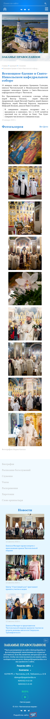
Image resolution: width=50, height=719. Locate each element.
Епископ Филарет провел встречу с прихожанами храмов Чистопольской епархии (22, 548)
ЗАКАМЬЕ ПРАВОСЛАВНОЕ (21, 57)
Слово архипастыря (12, 500)
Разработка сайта (21, 715)
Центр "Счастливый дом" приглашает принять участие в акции (22, 588)
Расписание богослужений (16, 470)
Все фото (43, 126)
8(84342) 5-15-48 (25, 684)
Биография (8, 464)
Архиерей (13, 66)
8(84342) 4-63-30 (25, 681)
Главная (5, 66)
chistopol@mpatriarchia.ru (25, 677)
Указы (5, 482)
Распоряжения (10, 488)
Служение (22, 66)
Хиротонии (8, 494)
